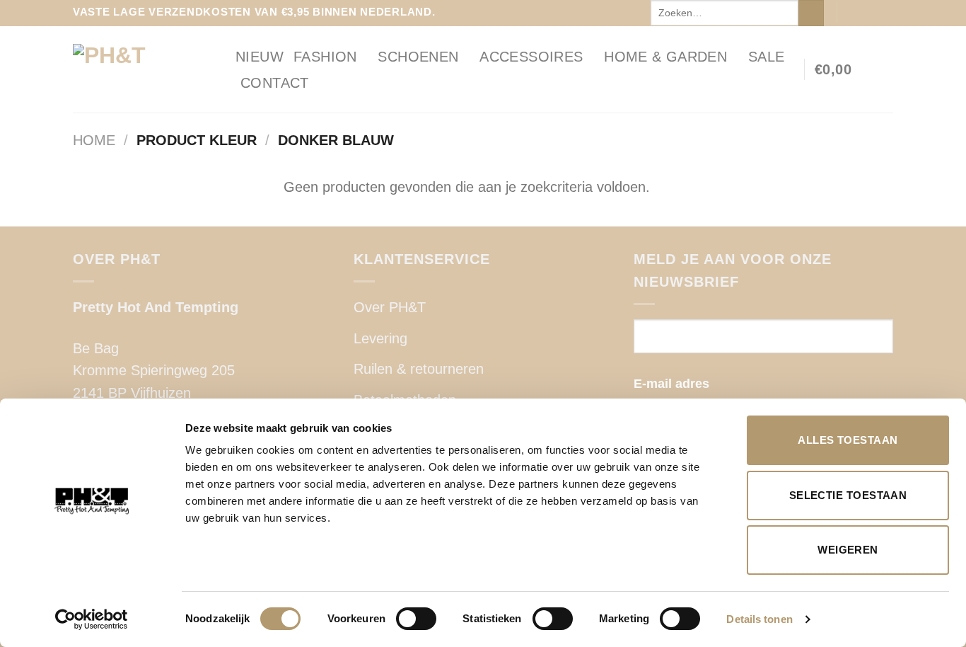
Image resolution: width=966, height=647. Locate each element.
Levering (380, 338)
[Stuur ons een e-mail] (885, 12)
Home (94, 140)
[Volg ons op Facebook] (851, 12)
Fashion (325, 56)
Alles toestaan (847, 440)
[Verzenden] (811, 13)
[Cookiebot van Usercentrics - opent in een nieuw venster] (91, 619)
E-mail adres (671, 384)
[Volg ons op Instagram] (868, 12)
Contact (274, 83)
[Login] (886, 69)
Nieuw (259, 56)
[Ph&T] (143, 69)
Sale (766, 56)
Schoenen (418, 56)
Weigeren (847, 550)
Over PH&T (390, 307)
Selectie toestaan (848, 495)
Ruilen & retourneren (419, 369)
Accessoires (531, 56)
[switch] (416, 618)
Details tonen (759, 619)
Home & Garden (665, 56)
